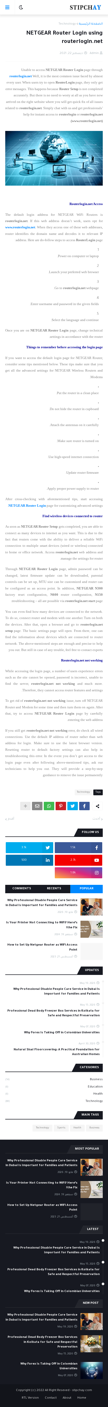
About (67, 1398)
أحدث (96, 819)
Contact (51, 1398)
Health (54, 1094)
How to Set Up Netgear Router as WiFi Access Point (42, 947)
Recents (54, 889)
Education (54, 1087)
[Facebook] (84, 806)
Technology (67, 24)
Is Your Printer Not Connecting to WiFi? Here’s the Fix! (41, 925)
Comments (21, 889)
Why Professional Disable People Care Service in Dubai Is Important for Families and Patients (41, 903)
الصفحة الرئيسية (91, 24)
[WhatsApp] (49, 806)
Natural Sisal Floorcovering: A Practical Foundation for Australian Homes (57, 1052)
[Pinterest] (61, 806)
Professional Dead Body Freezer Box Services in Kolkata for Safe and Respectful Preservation (53, 1013)
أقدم (11, 819)
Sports (61, 1128)
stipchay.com (82, 1390)
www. (9, 227)
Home (81, 1398)
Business (54, 1080)
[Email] (37, 806)
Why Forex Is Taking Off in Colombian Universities (62, 1033)
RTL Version (30, 1398)
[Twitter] (72, 806)
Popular (86, 889)
